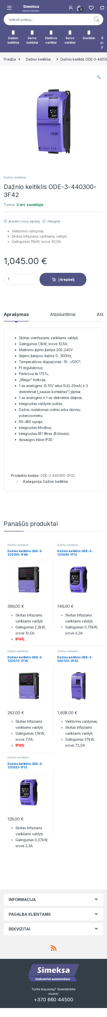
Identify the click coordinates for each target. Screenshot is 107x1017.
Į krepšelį (66, 279)
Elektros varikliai (51, 40)
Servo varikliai (69, 40)
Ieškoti (96, 19)
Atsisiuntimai (62, 314)
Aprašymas (16, 314)
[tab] (16, 316)
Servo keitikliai (32, 40)
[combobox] (46, 19)
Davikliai (89, 38)
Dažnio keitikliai (13, 40)
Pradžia (10, 59)
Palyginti (54, 221)
